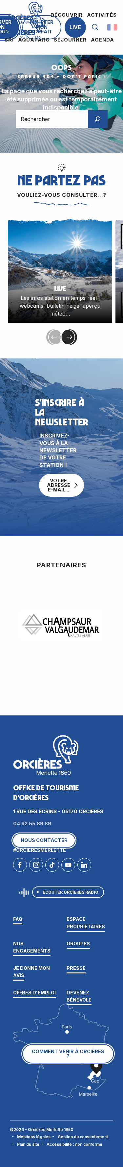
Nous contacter (44, 840)
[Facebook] (20, 866)
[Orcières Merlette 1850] (25, 27)
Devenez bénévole (79, 996)
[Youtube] (68, 866)
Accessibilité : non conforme (74, 1144)
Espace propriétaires (86, 922)
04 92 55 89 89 (32, 823)
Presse (76, 968)
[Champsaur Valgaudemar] (61, 626)
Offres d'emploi (34, 992)
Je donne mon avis (31, 971)
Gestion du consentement (83, 1136)
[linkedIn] (84, 866)
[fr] (112, 27)
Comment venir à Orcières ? (68, 1054)
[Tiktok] (52, 866)
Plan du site (28, 1144)
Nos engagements (32, 947)
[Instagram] (36, 866)
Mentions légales (34, 1136)
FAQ (17, 919)
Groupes (78, 943)
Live (75, 27)
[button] (95, 27)
